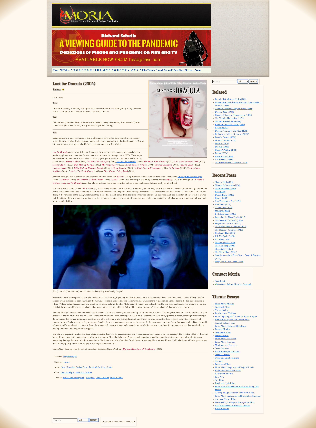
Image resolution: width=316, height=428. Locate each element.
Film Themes (148, 70)
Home (56, 70)
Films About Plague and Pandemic (230, 326)
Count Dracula (102, 377)
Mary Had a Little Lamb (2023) (229, 261)
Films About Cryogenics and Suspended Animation (238, 396)
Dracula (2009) (222, 147)
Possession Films (222, 364)
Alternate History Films (225, 399)
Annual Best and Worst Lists (169, 70)
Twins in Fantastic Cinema (227, 358)
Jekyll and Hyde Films (225, 383)
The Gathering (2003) (225, 245)
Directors (189, 70)
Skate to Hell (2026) (224, 182)
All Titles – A (66, 70)
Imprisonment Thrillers (225, 313)
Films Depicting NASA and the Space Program (236, 316)
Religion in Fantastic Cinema (228, 370)
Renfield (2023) (222, 127)
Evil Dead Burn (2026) (225, 214)
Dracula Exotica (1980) (225, 137)
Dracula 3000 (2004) (224, 112)
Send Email (220, 281)
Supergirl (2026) (222, 210)
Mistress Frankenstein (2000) (228, 121)
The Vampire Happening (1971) (229, 118)
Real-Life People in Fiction (227, 351)
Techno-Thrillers (222, 354)
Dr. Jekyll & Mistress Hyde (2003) (230, 99)
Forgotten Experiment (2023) (228, 223)
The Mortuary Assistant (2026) (229, 230)
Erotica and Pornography (74, 377)
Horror (67, 362)
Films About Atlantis (224, 303)
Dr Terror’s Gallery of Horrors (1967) (232, 134)
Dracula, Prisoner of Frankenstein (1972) (233, 115)
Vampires (90, 377)
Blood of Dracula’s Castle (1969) (230, 124)
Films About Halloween (225, 338)
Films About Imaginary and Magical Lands (234, 367)
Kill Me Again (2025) (225, 236)
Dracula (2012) (222, 143)
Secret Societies (222, 348)
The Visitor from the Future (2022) (230, 226)
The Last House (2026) (225, 188)
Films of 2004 (116, 377)
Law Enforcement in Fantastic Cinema (232, 405)
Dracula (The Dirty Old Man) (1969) (231, 131)
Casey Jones (106, 367)
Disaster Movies (222, 329)
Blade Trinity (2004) (224, 156)
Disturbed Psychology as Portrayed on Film (234, 402)
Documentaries (221, 335)
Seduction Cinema (83, 372)
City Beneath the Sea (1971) (227, 201)
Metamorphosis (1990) (225, 242)
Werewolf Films (222, 307)
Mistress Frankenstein (126, 161)
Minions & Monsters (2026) (227, 185)
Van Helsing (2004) (224, 159)
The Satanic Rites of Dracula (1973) (231, 162)
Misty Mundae (68, 367)
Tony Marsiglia (70, 356)
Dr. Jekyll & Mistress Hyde (190, 176)
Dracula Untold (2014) (225, 140)
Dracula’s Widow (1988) (226, 150)
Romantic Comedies (224, 373)
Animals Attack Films (225, 323)
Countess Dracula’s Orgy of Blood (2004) (234, 108)
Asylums (219, 361)
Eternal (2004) (221, 153)
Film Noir (219, 377)
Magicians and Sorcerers (226, 345)
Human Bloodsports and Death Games (232, 319)
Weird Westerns (222, 408)
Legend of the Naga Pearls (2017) (230, 217)
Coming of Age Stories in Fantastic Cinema (234, 392)
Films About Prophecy (225, 342)
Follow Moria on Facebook (238, 284)
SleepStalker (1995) (224, 249)
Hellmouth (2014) (223, 204)
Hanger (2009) (221, 198)
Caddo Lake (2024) (223, 207)
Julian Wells (94, 367)
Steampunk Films (223, 332)
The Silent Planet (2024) (226, 252)
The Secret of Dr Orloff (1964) (229, 220)
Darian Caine (82, 367)
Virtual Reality (221, 310)
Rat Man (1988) (222, 239)
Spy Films (219, 380)
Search (253, 81)
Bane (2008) (220, 191)
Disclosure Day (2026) (225, 233)
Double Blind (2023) (224, 195)
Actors (198, 70)
